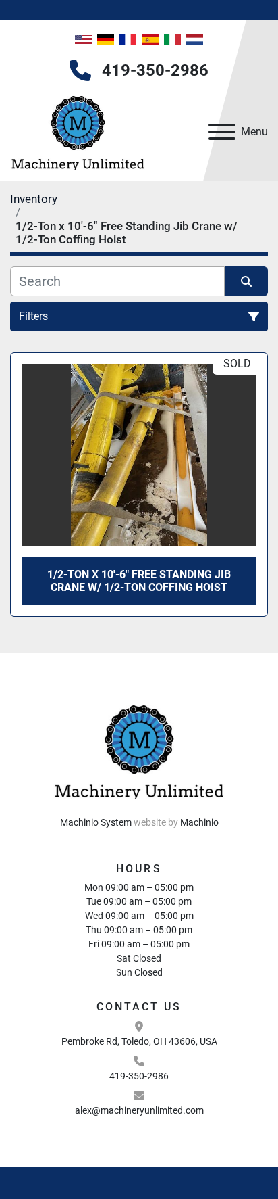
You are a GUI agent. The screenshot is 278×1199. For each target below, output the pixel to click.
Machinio (199, 822)
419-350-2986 (155, 70)
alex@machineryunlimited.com (139, 1110)
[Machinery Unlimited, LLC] (139, 749)
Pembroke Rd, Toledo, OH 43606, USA (139, 1041)
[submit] (246, 281)
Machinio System (96, 822)
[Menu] (221, 132)
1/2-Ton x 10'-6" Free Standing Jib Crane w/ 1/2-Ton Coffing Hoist (139, 581)
